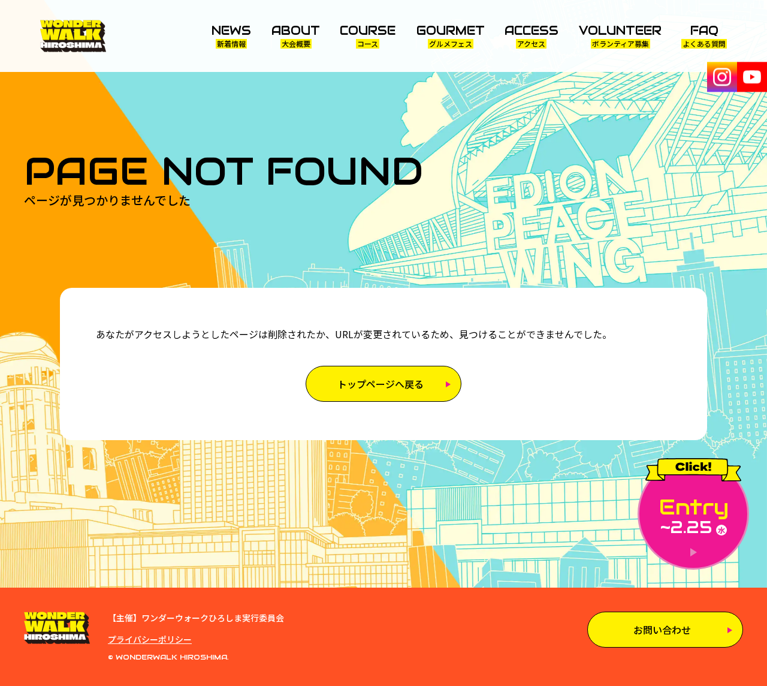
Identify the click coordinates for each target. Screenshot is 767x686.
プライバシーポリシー (150, 639)
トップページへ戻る (380, 384)
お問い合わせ (662, 629)
